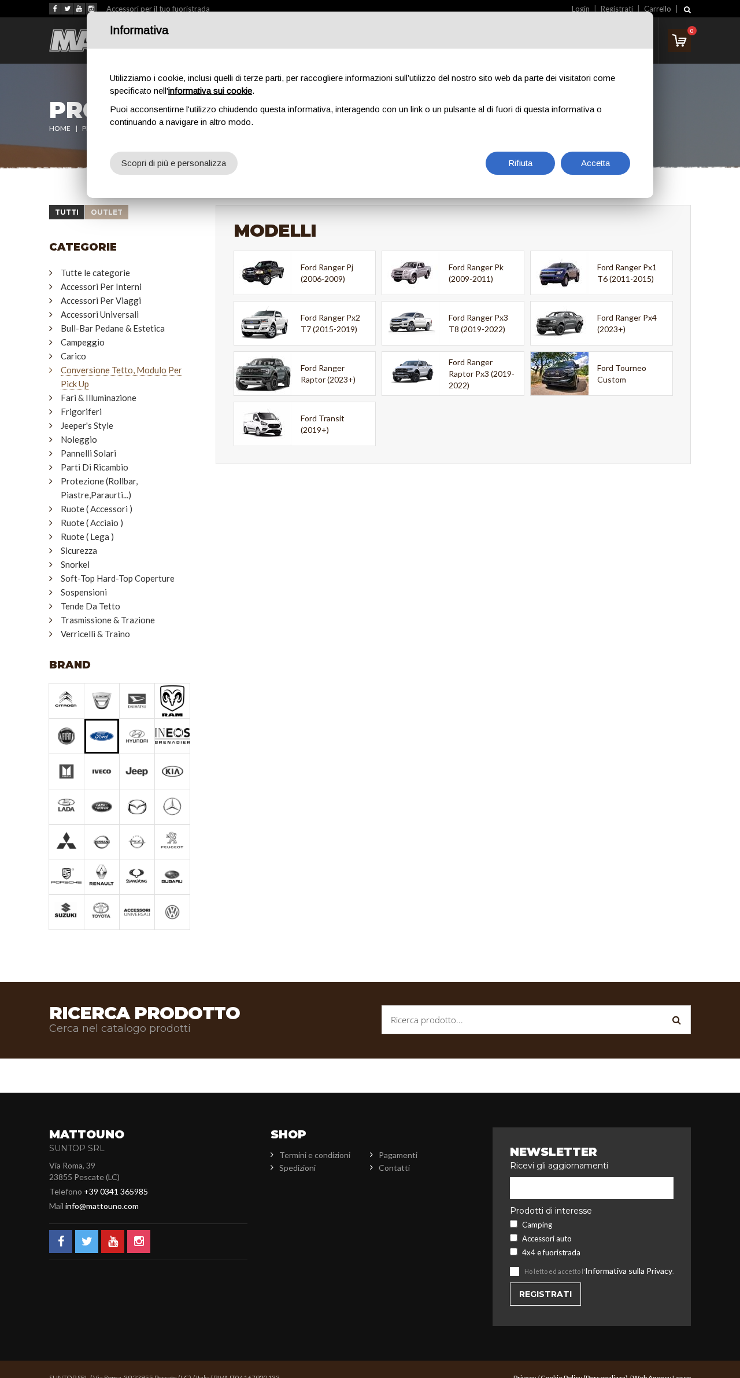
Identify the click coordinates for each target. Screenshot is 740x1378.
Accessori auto (547, 1238)
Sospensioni (84, 592)
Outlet (107, 212)
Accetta (595, 163)
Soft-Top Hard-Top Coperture (118, 578)
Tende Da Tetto (90, 606)
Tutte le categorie (95, 272)
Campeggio (83, 342)
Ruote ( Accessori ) (96, 509)
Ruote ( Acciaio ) (92, 522)
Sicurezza (79, 550)
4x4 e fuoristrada (551, 1252)
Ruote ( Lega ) (87, 536)
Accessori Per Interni (101, 286)
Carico (73, 356)
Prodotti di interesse (551, 1211)
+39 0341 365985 (116, 1191)
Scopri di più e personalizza (173, 163)
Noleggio (79, 439)
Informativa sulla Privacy (628, 1271)
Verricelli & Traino (95, 634)
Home (60, 128)
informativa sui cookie (210, 90)
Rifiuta (520, 163)
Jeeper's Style (87, 425)
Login (581, 8)
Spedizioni (297, 1168)
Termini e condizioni (314, 1155)
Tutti (67, 212)
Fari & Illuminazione (98, 397)
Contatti (394, 1168)
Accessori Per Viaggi (101, 300)
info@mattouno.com (102, 1206)
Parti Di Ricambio (94, 467)
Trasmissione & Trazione (108, 620)
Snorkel (75, 564)
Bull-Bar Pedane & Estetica (113, 328)
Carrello (657, 8)
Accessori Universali (100, 314)
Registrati (617, 8)
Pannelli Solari (88, 453)
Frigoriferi (81, 411)
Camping (537, 1224)
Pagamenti (398, 1155)
